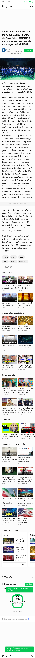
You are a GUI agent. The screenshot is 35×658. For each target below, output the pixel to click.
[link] (7, 656)
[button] (3, 656)
